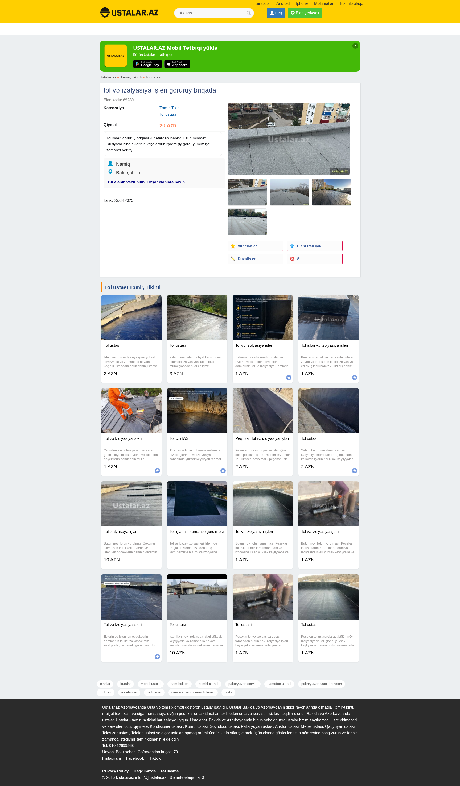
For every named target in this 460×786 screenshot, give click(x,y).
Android (283, 3)
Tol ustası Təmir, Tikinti (132, 287)
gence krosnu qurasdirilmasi (193, 692)
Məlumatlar (324, 3)
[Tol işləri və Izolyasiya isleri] (328, 301)
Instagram (111, 758)
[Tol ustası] (197, 301)
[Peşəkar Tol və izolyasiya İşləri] (263, 395)
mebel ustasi (151, 684)
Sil (299, 259)
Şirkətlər (263, 3)
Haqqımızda (145, 771)
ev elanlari (129, 692)
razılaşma (170, 771)
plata (228, 692)
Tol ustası (154, 77)
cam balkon (179, 684)
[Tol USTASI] (197, 395)
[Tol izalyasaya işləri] (131, 488)
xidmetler (154, 692)
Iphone (302, 3)
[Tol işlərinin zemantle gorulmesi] (197, 488)
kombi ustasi (208, 684)
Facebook (135, 758)
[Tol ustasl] (328, 395)
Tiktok (155, 758)
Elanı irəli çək (309, 246)
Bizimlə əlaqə (351, 3)
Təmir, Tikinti (131, 77)
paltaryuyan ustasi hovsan (321, 684)
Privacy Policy (115, 771)
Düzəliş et (247, 259)
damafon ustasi (279, 684)
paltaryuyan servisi (242, 684)
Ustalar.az (108, 77)
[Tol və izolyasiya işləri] (263, 488)
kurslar (125, 684)
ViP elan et (247, 246)
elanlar (105, 684)
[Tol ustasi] (131, 301)
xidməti (105, 692)
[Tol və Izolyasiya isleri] (263, 301)
